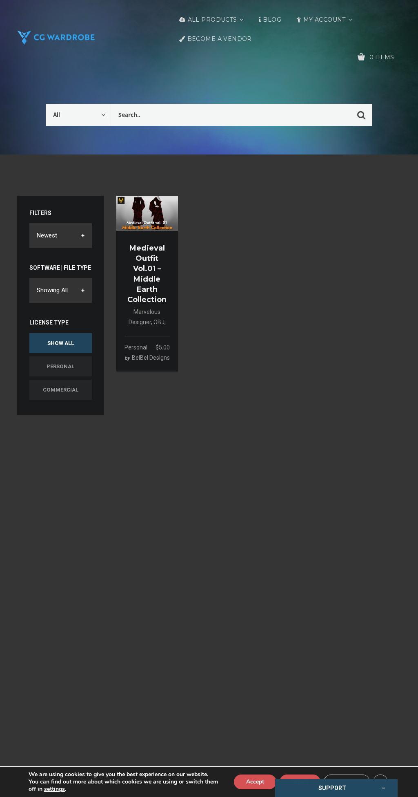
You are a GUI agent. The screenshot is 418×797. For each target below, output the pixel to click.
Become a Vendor (219, 39)
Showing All (52, 290)
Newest (47, 235)
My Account (324, 19)
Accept (255, 782)
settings (54, 789)
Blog (272, 19)
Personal (60, 366)
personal (136, 347)
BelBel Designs (151, 357)
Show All (60, 343)
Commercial (60, 390)
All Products (212, 19)
